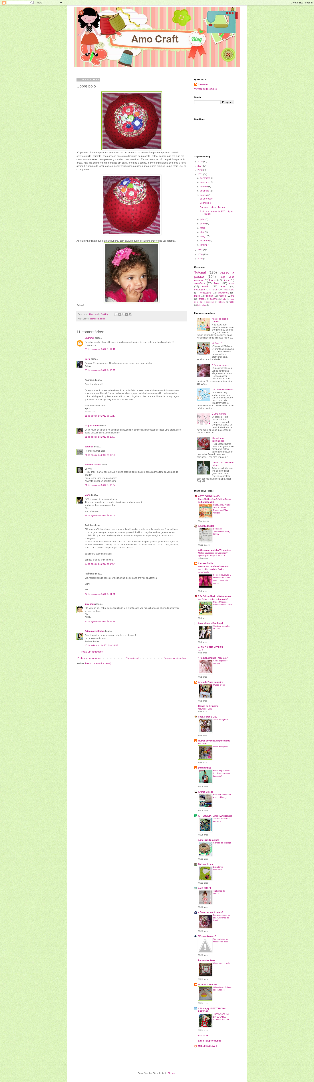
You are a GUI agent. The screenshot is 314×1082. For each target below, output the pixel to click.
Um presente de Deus (223, 389)
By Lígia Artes (205, 864)
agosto (203, 195)
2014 (200, 166)
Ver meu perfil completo (206, 89)
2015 (200, 161)
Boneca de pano (220, 746)
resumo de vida (205, 709)
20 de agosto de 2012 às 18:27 (100, 370)
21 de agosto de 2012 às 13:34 (100, 485)
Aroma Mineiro (205, 792)
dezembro (205, 178)
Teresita (89, 446)
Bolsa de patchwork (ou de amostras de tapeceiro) (222, 773)
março (203, 236)
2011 (200, 250)
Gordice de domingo (222, 843)
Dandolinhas (204, 768)
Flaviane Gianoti (93, 464)
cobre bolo (94, 319)
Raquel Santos (92, 425)
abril (202, 232)
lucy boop (90, 604)
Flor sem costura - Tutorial (212, 207)
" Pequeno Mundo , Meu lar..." (213, 658)
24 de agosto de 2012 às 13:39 (100, 621)
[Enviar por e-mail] (116, 314)
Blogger (171, 1073)
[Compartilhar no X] (123, 314)
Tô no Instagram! (220, 719)
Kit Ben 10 (217, 343)
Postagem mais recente (89, 658)
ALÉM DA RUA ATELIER (210, 647)
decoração (199, 289)
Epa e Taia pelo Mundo (209, 1041)
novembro (205, 182)
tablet (232, 302)
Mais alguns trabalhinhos (218, 439)
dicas (102, 319)
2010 (200, 254)
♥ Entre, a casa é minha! (210, 912)
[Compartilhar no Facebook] (126, 314)
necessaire (205, 293)
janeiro (204, 245)
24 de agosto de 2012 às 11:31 (100, 594)
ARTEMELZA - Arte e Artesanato (215, 816)
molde (205, 286)
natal (214, 289)
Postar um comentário (92, 652)
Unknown (89, 338)
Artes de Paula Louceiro (210, 682)
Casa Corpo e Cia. (207, 717)
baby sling (201, 305)
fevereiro (204, 240)
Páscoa (222, 296)
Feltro (217, 283)
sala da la (203, 1035)
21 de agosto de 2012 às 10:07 (100, 437)
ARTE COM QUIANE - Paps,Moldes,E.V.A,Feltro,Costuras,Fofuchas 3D (215, 499)
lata (224, 299)
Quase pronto (219, 685)
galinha (209, 296)
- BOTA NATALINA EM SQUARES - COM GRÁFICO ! (221, 1017)
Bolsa (197, 296)
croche (202, 299)
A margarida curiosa (208, 840)
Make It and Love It (207, 1046)
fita (232, 296)
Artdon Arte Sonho (94, 631)
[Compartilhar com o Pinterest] (130, 314)
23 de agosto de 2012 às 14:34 (100, 564)
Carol (87, 359)
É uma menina (219, 414)
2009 (200, 258)
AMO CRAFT (204, 888)
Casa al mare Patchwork (211, 623)
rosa (231, 283)
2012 (200, 174)
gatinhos (214, 299)
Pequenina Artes (206, 960)
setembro (205, 190)
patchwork (223, 293)
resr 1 (200, 650)
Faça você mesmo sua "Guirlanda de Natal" (221, 918)
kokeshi (221, 302)
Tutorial (200, 272)
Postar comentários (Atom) (98, 663)
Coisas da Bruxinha (208, 706)
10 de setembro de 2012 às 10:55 (101, 645)
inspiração (229, 289)
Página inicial (132, 658)
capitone (210, 302)
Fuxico (224, 286)
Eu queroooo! (206, 198)
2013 (200, 170)
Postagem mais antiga (175, 658)
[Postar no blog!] (119, 314)
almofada (199, 283)
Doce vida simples (207, 984)
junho (203, 223)
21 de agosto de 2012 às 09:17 (100, 416)
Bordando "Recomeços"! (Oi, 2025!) (221, 531)
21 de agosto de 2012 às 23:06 (100, 515)
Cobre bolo (205, 203)
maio (203, 228)
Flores (212, 280)
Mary (87, 495)
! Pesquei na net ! (207, 936)
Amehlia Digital (206, 526)
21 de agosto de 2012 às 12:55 (100, 455)
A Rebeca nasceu (220, 365)
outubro (204, 186)
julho (203, 219)
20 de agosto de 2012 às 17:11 (100, 349)
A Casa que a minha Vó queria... (214, 550)
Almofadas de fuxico (222, 963)
